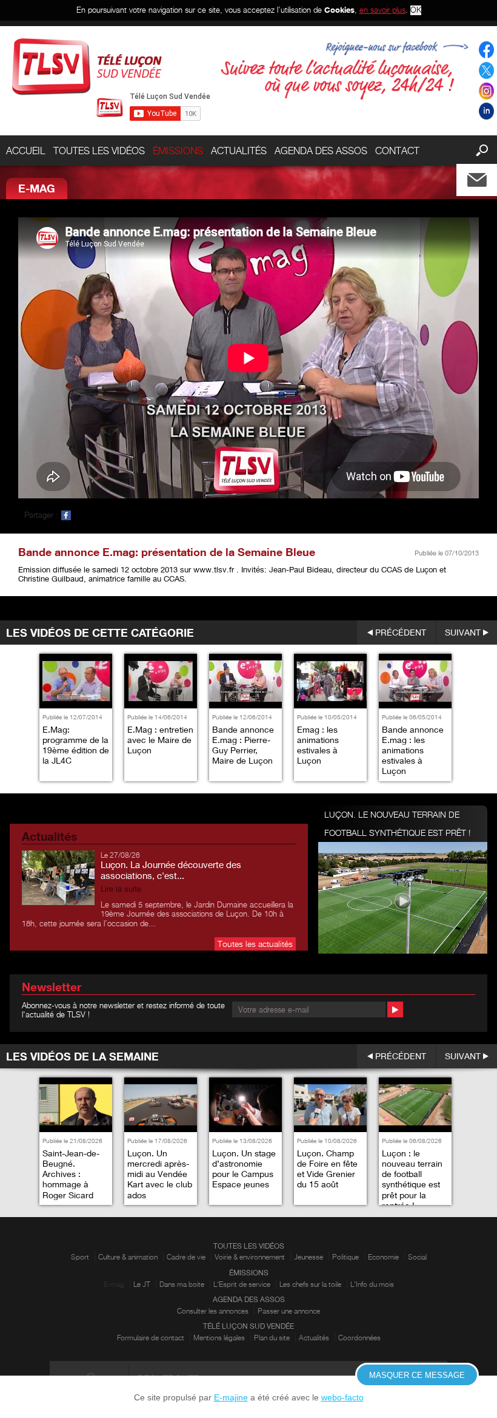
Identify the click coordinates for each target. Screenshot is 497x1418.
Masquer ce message (417, 1375)
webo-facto (342, 1397)
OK (415, 10)
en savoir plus (382, 10)
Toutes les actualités (255, 943)
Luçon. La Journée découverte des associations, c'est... (171, 870)
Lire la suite (121, 889)
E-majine (231, 1397)
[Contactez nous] (486, 177)
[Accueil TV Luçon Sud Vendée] (87, 66)
